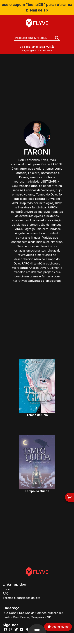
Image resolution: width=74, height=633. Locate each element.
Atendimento (60, 626)
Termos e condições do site (21, 598)
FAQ (5, 593)
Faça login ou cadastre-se (37, 50)
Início (6, 589)
